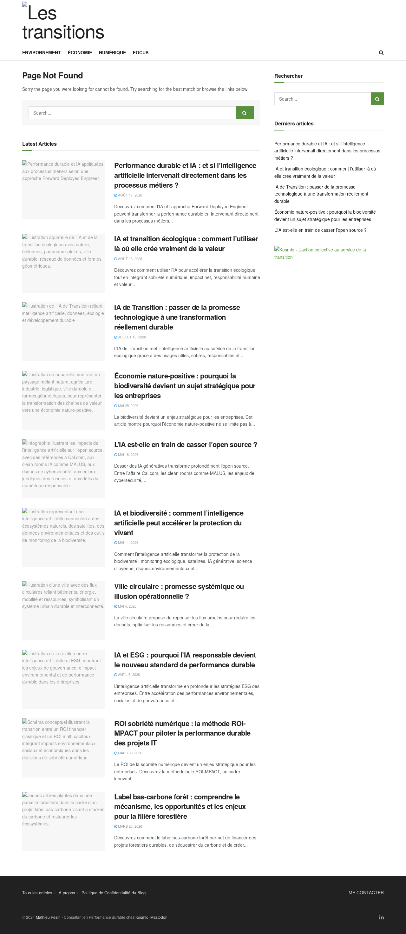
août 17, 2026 (129, 194)
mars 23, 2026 (129, 826)
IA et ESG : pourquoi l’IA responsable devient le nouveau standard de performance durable (185, 660)
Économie (80, 52)
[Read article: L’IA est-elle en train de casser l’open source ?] (63, 468)
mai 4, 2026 (126, 606)
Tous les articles (37, 893)
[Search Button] (381, 52)
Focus (140, 52)
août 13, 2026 (129, 258)
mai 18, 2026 (127, 454)
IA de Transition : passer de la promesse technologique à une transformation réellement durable (177, 317)
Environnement (41, 52)
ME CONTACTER (366, 892)
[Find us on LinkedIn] (381, 917)
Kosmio (141, 917)
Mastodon (158, 917)
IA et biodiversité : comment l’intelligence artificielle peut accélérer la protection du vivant (178, 522)
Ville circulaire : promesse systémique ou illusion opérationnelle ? (179, 591)
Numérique (112, 52)
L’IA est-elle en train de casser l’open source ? (185, 444)
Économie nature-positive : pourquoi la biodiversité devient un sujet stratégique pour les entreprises (185, 385)
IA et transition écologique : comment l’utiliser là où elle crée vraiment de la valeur (186, 243)
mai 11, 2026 (127, 542)
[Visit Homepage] (63, 22)
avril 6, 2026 (128, 674)
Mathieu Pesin (48, 917)
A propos (67, 893)
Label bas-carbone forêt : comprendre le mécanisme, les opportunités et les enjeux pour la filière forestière (180, 806)
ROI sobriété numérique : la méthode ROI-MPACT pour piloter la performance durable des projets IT (182, 733)
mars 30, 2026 (129, 752)
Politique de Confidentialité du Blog (114, 893)
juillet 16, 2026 (131, 336)
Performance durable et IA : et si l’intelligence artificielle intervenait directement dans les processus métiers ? (185, 175)
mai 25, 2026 (127, 405)
